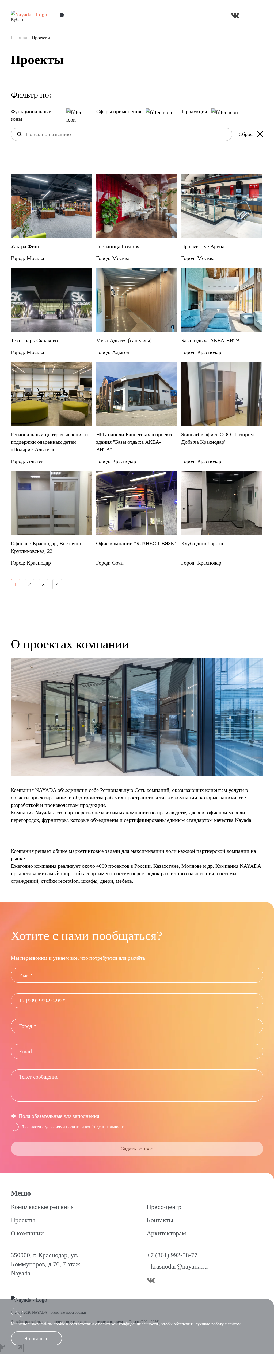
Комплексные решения (42, 1206)
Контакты (160, 1220)
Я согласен (36, 1338)
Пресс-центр (164, 1206)
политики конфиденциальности (95, 1127)
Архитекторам (166, 1233)
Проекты (23, 1220)
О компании (27, 1233)
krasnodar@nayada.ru (179, 1266)
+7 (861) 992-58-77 (172, 1255)
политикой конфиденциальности (128, 1324)
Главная (19, 37)
